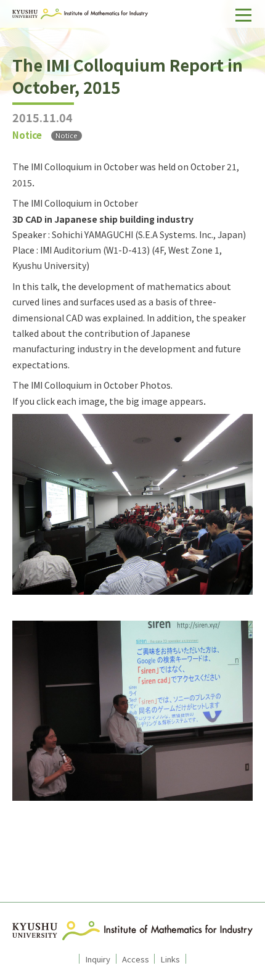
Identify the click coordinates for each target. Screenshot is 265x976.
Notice (66, 135)
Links (170, 959)
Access (135, 959)
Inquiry (97, 959)
